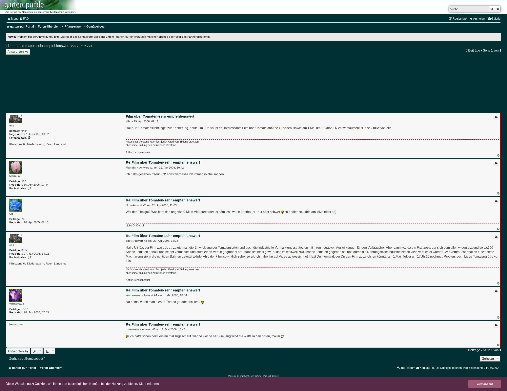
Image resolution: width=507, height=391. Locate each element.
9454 (24, 130)
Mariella (14, 175)
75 (23, 218)
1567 (24, 309)
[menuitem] (24, 18)
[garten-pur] (39, 7)
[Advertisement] (253, 84)
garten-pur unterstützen (131, 36)
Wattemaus (16, 303)
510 (23, 181)
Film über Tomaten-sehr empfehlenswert (38, 46)
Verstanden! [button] (485, 383)
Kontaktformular (88, 36)
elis (11, 125)
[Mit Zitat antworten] (496, 117)
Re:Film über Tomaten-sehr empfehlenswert (163, 162)
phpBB (243, 376)
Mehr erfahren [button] (149, 383)
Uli (11, 213)
